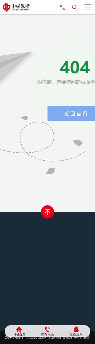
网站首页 (19, 334)
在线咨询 (76, 334)
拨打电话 (47, 334)
